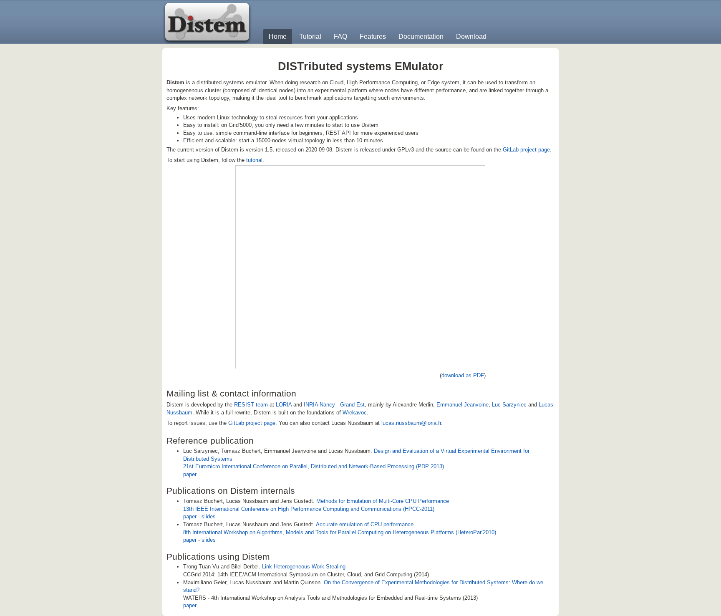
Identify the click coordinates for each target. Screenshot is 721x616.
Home (278, 36)
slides (209, 516)
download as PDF (462, 375)
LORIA (284, 404)
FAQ (340, 36)
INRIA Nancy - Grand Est (334, 404)
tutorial (254, 160)
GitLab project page (526, 149)
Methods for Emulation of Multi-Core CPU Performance (382, 501)
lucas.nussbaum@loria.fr (411, 423)
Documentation (421, 36)
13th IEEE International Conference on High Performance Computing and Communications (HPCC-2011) (308, 509)
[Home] (208, 21)
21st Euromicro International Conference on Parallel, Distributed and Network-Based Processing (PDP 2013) (313, 466)
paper (190, 474)
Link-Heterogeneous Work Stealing (303, 566)
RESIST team (251, 404)
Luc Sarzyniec (509, 404)
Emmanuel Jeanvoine (462, 404)
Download (471, 36)
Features (373, 36)
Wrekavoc (355, 412)
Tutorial (310, 36)
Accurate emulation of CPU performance (364, 524)
